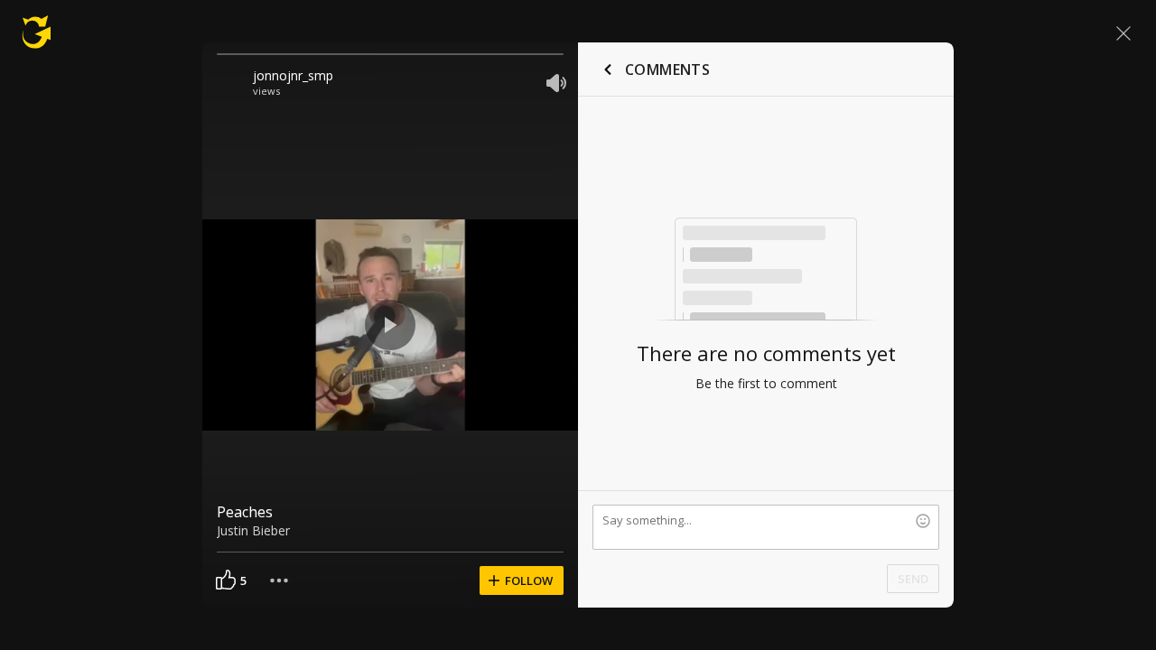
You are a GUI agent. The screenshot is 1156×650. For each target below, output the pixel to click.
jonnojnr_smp (293, 75)
